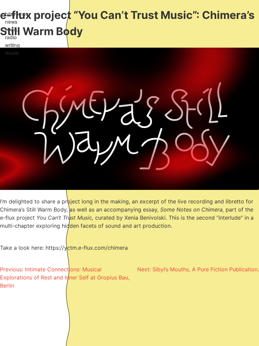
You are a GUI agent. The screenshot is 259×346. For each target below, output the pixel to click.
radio (11, 37)
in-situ (12, 29)
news (11, 21)
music (12, 52)
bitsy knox (17, 13)
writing (12, 44)
